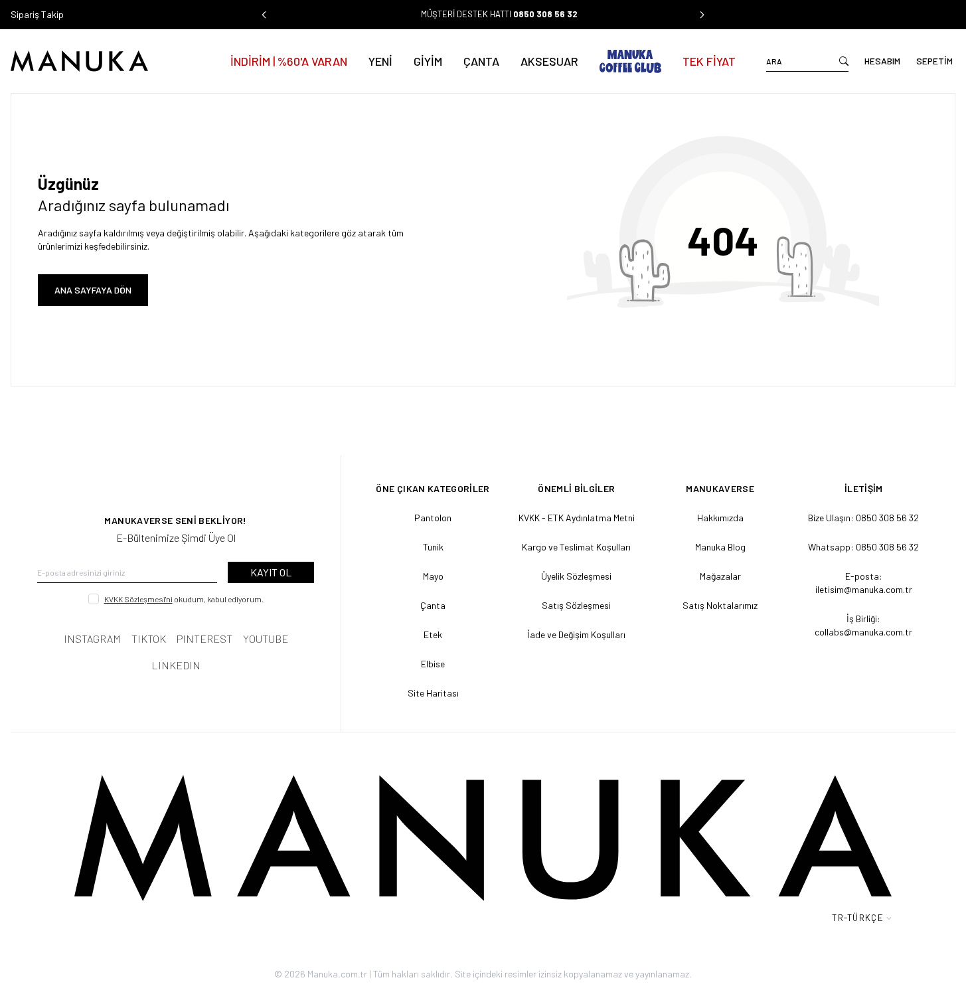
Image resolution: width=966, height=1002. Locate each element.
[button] (264, 14)
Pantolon (432, 517)
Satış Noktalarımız (720, 605)
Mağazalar (720, 576)
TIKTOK (148, 638)
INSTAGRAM (92, 638)
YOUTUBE (265, 638)
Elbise (433, 663)
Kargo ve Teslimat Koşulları (576, 546)
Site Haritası (433, 693)
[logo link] (105, 61)
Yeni (380, 61)
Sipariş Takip (37, 14)
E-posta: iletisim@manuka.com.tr (863, 582)
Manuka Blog (720, 546)
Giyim (428, 61)
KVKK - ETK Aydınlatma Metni (577, 517)
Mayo (433, 576)
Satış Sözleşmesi (576, 605)
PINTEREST (204, 638)
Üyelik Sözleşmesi (576, 576)
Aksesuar (549, 61)
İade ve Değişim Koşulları (576, 634)
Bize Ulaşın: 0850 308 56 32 (863, 517)
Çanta (481, 61)
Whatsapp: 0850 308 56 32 (863, 546)
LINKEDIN (176, 665)
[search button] (843, 61)
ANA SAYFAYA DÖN (92, 289)
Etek (433, 634)
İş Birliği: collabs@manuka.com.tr (863, 625)
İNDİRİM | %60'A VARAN (288, 61)
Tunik (433, 546)
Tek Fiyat (709, 61)
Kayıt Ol (270, 572)
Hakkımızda (720, 517)
